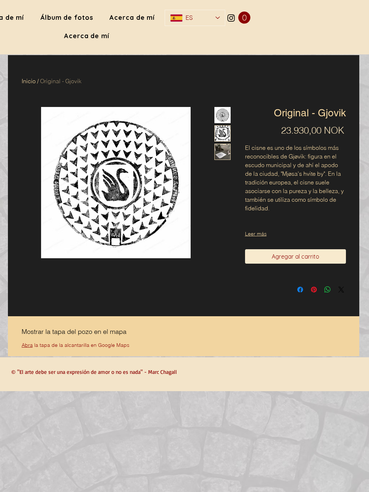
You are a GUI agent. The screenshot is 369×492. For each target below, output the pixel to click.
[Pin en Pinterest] (314, 289)
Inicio (29, 81)
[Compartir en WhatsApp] (327, 289)
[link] (244, 18)
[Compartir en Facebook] (300, 289)
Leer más (256, 234)
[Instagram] (231, 18)
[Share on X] (341, 289)
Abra (27, 345)
